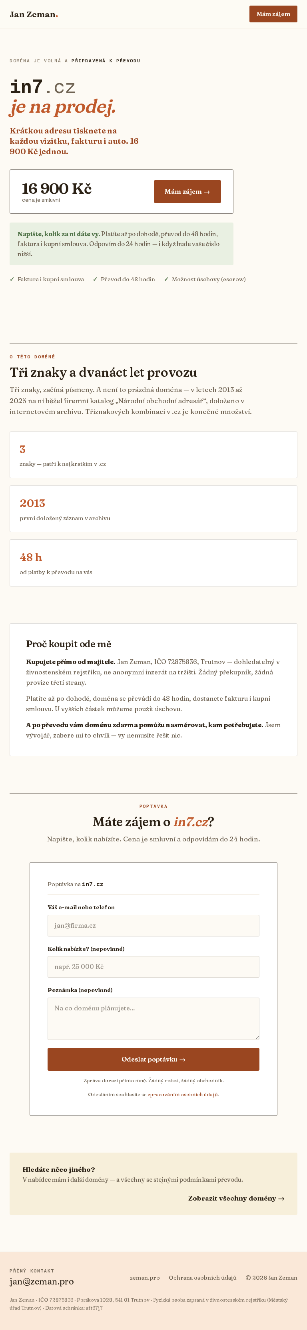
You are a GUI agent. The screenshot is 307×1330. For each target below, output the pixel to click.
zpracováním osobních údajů (183, 1094)
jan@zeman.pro (42, 1281)
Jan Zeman (34, 14)
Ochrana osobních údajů (203, 1277)
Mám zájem (273, 14)
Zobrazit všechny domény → (236, 1198)
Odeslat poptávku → (154, 1059)
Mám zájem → (187, 191)
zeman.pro (145, 1277)
